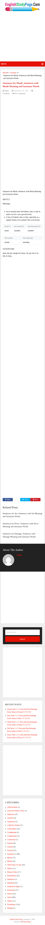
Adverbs (10, 818)
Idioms (9, 858)
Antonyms (11, 822)
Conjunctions (12, 836)
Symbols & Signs (13, 886)
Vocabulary (11, 904)
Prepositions (11, 876)
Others (9, 868)
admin (6, 91)
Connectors (11, 840)
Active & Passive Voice (15, 811)
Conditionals (11, 832)
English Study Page (16, 919)
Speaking (10, 883)
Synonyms (11, 890)
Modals (10, 861)
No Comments (20, 93)
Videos (9, 901)
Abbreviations (12, 807)
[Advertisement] (22, 37)
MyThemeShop (26, 922)
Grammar (6, 93)
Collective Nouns (13, 825)
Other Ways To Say (14, 865)
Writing (10, 908)
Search (22, 639)
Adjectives (11, 814)
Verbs (9, 897)
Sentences (10, 879)
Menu (4, 64)
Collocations (11, 829)
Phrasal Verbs (12, 872)
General (10, 843)
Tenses (9, 894)
